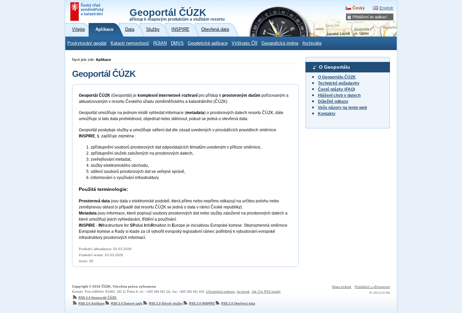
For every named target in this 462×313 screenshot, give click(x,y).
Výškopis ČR (244, 43)
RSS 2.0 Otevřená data (238, 303)
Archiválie (312, 43)
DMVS (177, 43)
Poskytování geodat (87, 43)
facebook (243, 291)
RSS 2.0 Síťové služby (166, 303)
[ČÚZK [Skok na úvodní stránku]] (87, 11)
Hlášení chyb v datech (339, 95)
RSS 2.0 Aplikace (91, 303)
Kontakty (327, 113)
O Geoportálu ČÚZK (337, 77)
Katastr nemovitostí (130, 43)
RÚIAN (160, 43)
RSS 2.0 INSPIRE (202, 303)
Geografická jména (279, 43)
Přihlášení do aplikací (369, 17)
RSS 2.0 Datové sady (126, 303)
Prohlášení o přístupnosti (372, 287)
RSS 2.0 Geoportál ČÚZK (97, 297)
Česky (358, 8)
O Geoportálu (334, 67)
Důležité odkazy (333, 101)
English (386, 8)
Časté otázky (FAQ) (336, 89)
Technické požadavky (339, 83)
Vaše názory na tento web (342, 107)
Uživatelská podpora (220, 291)
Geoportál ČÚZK (177, 14)
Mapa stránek (341, 287)
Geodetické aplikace (208, 43)
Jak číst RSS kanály (266, 291)
